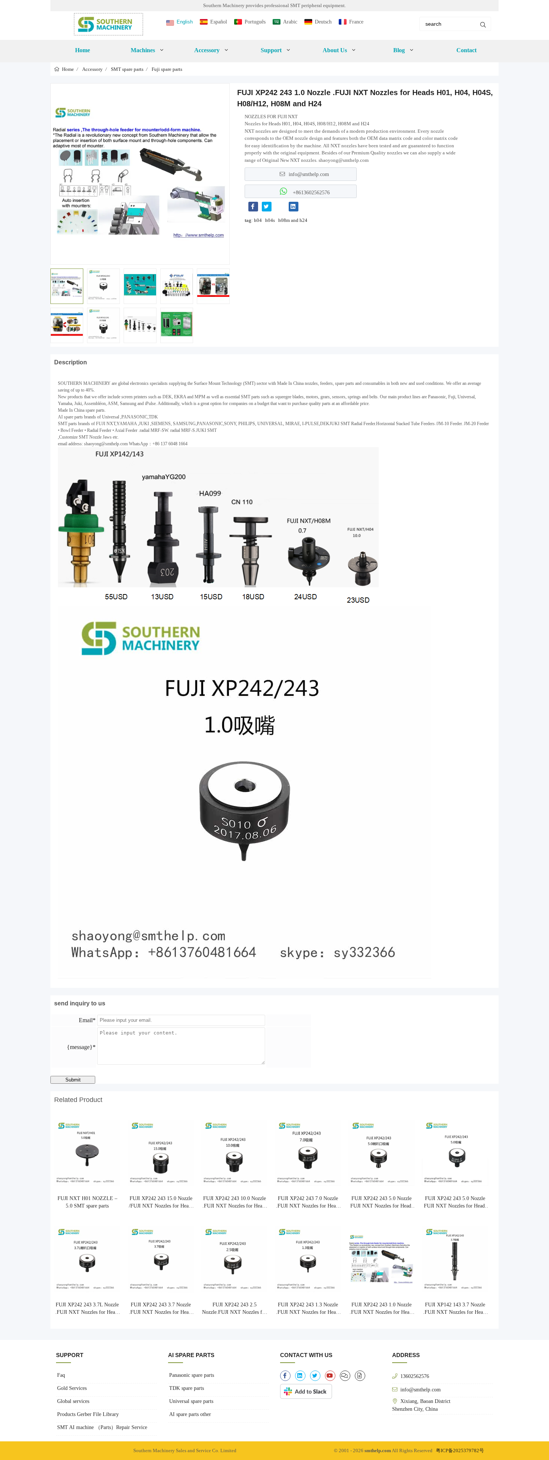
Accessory (92, 69)
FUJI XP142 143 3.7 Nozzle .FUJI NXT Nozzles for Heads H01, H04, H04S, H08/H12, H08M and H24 (455, 1309)
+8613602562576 (310, 192)
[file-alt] (360, 1375)
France (356, 22)
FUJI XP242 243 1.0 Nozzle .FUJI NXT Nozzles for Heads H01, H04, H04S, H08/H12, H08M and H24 (382, 1309)
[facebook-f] (285, 1375)
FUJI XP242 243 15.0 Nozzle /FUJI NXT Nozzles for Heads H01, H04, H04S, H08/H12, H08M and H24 (161, 1203)
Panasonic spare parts (191, 1375)
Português (255, 22)
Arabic (290, 22)
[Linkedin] (293, 206)
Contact (466, 50)
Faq (61, 1375)
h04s (270, 220)
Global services (73, 1401)
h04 (258, 220)
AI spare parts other (190, 1414)
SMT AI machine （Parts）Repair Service (102, 1427)
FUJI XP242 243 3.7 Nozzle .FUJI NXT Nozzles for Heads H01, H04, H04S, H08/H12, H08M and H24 (161, 1309)
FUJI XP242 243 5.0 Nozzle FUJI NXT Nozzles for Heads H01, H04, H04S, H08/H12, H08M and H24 (381, 1203)
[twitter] (315, 1375)
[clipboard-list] (345, 1375)
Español (218, 22)
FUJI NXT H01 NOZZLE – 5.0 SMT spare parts (87, 1202)
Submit (73, 1080)
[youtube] (330, 1375)
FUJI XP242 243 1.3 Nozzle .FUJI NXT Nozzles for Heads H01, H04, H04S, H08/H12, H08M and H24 (308, 1309)
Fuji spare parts (167, 69)
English (185, 22)
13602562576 (414, 1376)
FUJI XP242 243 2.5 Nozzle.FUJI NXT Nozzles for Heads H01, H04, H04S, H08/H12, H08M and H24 (234, 1309)
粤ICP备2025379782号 (460, 1450)
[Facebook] (253, 206)
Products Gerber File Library (88, 1414)
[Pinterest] (280, 206)
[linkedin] (300, 1375)
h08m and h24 (292, 220)
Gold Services (72, 1388)
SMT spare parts (127, 69)
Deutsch (323, 22)
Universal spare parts (191, 1401)
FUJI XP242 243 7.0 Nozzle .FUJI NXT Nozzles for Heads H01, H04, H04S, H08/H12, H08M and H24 (308, 1203)
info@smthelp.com (309, 174)
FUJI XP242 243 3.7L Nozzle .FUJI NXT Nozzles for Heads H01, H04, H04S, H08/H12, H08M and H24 (87, 1309)
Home (82, 50)
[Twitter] (267, 206)
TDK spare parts (186, 1388)
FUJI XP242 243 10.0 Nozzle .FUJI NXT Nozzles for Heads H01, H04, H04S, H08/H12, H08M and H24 (234, 1203)
